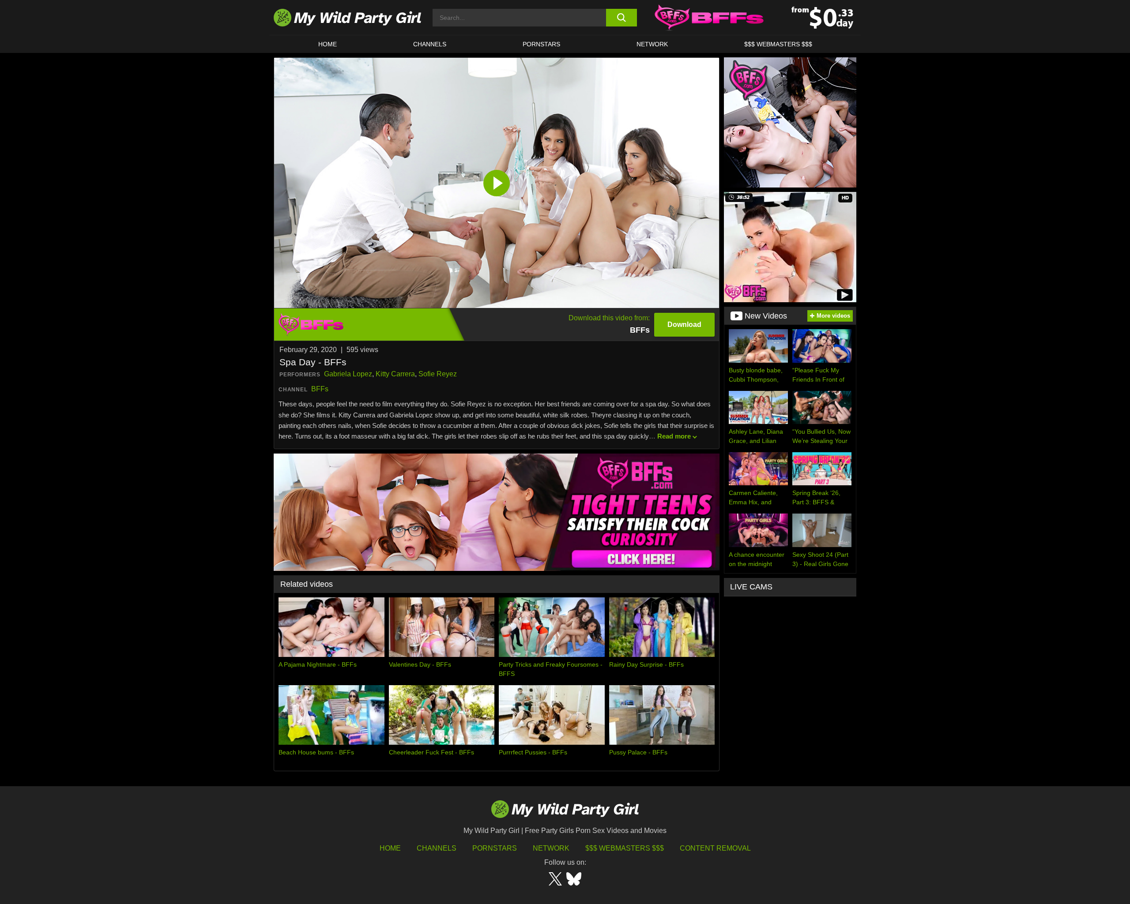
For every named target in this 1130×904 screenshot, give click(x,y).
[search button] (621, 17)
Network (652, 44)
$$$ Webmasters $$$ (624, 848)
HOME (327, 44)
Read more (674, 436)
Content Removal (715, 848)
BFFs (319, 389)
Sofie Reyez (437, 374)
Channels (436, 848)
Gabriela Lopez (348, 374)
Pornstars (541, 44)
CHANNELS (429, 44)
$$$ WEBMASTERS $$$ (778, 44)
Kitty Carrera (395, 374)
